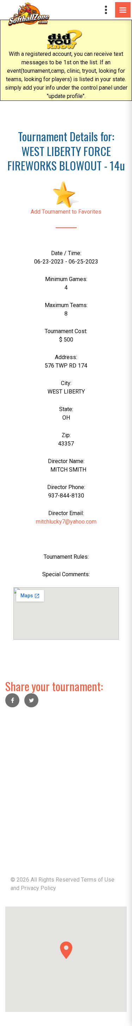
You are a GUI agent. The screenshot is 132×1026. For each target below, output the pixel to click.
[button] (66, 950)
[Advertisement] (66, 782)
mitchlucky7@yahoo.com (66, 521)
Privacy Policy (38, 888)
